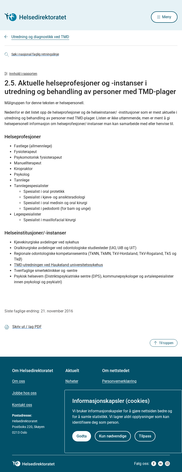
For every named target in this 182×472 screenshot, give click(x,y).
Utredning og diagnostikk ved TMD (40, 37)
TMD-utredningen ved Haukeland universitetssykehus (58, 265)
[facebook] (153, 463)
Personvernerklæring (119, 381)
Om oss (18, 381)
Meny (166, 17)
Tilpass (145, 436)
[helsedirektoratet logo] (36, 464)
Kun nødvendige (113, 436)
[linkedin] (160, 463)
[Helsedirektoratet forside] (39, 17)
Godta (82, 436)
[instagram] (167, 463)
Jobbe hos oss (24, 393)
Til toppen (166, 343)
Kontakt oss (22, 405)
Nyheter (71, 381)
